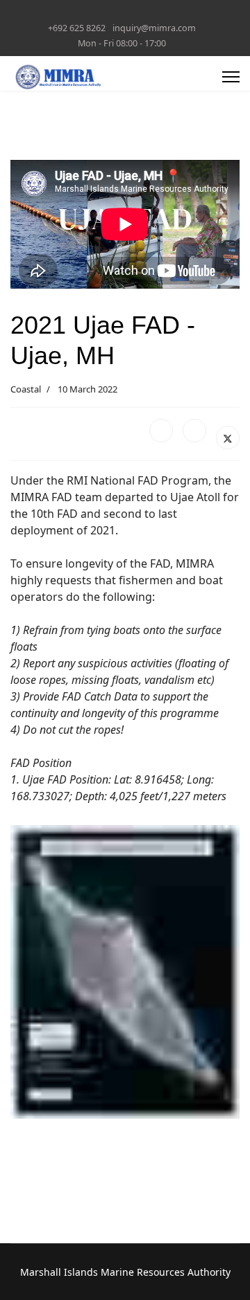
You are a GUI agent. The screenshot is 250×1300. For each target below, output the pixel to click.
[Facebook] (161, 430)
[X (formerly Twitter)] (228, 437)
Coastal (25, 389)
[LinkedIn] (194, 430)
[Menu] (231, 77)
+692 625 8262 (77, 28)
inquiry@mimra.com (154, 28)
